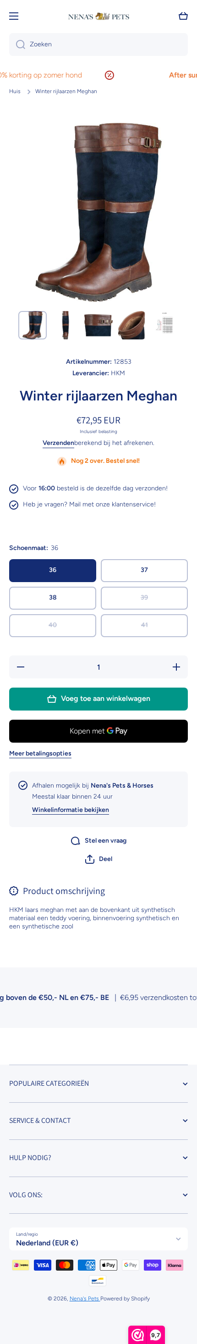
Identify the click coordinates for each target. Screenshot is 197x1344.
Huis (15, 91)
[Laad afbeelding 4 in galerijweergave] (131, 325)
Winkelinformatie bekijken (70, 810)
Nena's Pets (85, 1298)
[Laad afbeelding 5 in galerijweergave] (164, 325)
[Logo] (98, 16)
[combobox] (98, 44)
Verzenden (58, 443)
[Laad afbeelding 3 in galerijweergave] (98, 325)
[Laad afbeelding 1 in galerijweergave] (32, 325)
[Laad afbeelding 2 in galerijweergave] (65, 325)
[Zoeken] (17, 44)
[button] (98, 859)
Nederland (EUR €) (47, 1242)
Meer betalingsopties (40, 753)
